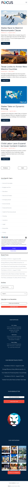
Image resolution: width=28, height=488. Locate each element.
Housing (4, 216)
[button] (26, 237)
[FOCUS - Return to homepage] (7, 3)
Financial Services (6, 207)
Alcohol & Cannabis (7, 183)
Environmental (6, 203)
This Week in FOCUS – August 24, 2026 (11, 258)
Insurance (4, 220)
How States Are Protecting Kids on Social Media (13, 266)
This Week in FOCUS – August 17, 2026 (11, 270)
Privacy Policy (13, 250)
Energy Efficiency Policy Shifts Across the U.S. (12, 262)
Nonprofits (5, 228)
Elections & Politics (7, 195)
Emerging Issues (6, 199)
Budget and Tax (6, 187)
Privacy (4, 232)
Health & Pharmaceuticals (9, 212)
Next (22, 168)
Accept (14, 248)
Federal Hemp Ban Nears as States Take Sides (13, 274)
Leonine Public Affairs (15, 486)
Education (5, 191)
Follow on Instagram (14, 472)
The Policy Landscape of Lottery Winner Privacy (13, 277)
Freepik (17, 482)
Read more (5, 43)
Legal (3, 224)
